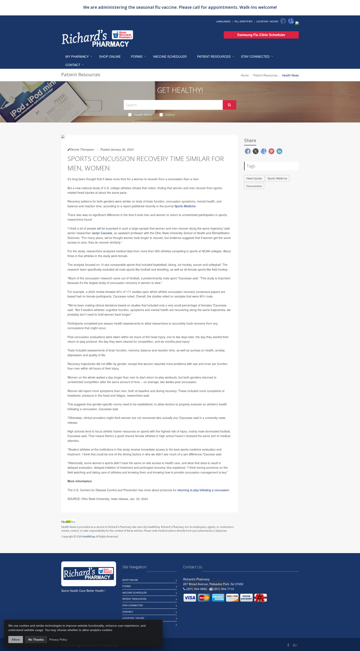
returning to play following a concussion (203, 490)
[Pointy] (297, 23)
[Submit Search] (229, 105)
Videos (170, 114)
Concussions (254, 186)
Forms (136, 56)
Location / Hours (267, 21)
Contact (72, 64)
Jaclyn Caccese (102, 233)
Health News (143, 114)
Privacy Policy (58, 639)
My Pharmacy (77, 56)
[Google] (291, 21)
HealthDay (89, 536)
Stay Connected (255, 56)
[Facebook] (283, 21)
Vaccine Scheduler (170, 56)
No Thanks (36, 639)
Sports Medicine (185, 206)
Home (245, 75)
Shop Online (110, 56)
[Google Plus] (295, 645)
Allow (16, 639)
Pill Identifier (243, 21)
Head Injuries (254, 178)
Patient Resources (214, 56)
